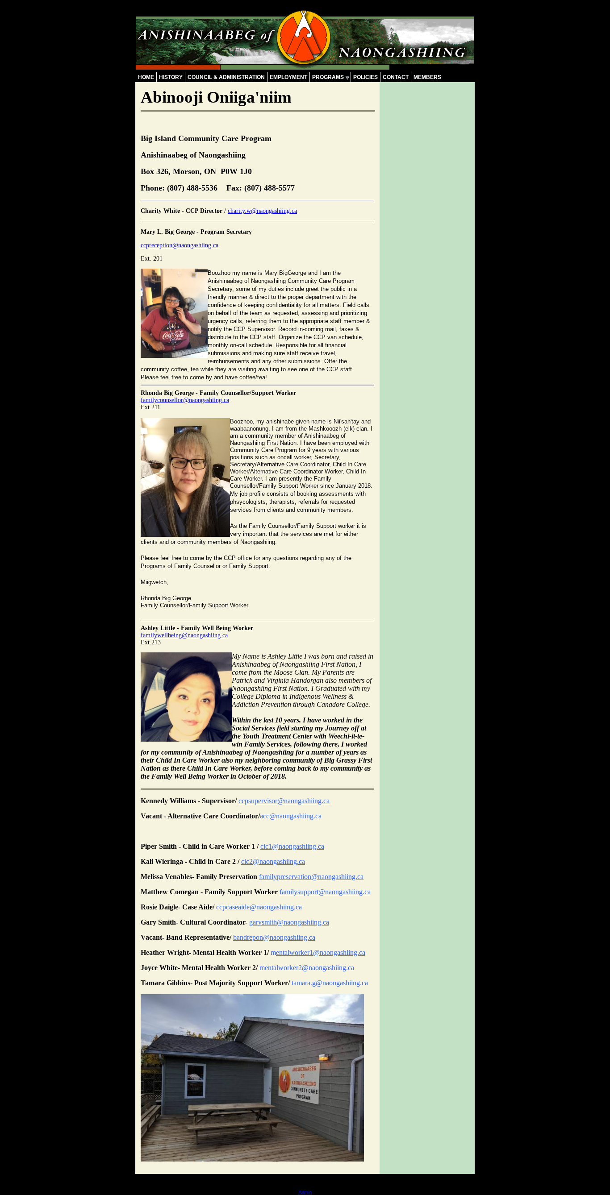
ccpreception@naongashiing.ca (179, 245)
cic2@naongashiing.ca (273, 861)
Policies (365, 77)
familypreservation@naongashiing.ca (311, 876)
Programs (328, 77)
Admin (305, 1192)
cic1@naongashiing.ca (292, 846)
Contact (396, 77)
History (171, 77)
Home (146, 77)
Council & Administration (226, 77)
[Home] (305, 67)
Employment (288, 77)
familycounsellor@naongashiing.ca (185, 400)
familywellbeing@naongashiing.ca (184, 635)
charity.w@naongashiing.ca (262, 210)
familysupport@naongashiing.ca (325, 892)
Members (427, 77)
